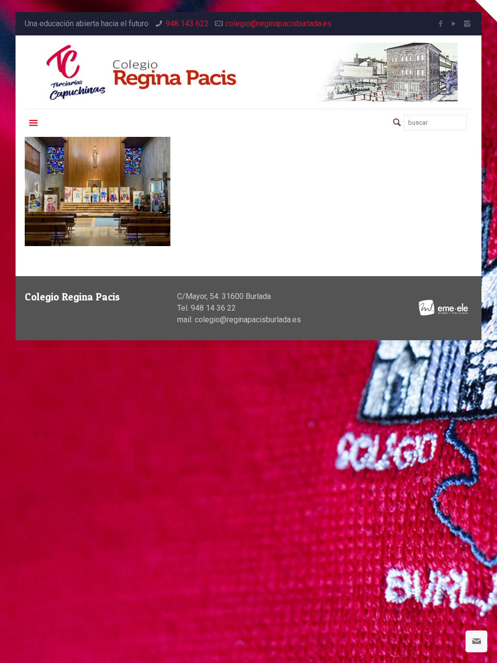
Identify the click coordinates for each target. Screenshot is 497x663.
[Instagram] (467, 23)
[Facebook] (441, 23)
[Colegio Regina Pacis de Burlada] (248, 72)
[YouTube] (454, 23)
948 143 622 (187, 23)
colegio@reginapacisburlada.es (278, 23)
